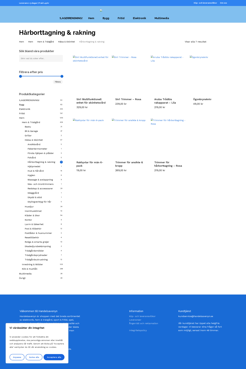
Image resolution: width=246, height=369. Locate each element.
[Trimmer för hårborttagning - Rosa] (169, 136)
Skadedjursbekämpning (38, 246)
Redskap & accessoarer (40, 188)
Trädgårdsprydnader (36, 255)
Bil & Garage (31, 131)
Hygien (31, 175)
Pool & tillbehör (33, 228)
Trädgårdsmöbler (34, 250)
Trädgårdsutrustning (36, 259)
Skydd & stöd (35, 197)
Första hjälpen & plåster (41, 153)
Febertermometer (37, 148)
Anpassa (17, 357)
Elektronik (24, 109)
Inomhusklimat (33, 211)
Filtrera (58, 82)
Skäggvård (33, 193)
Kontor (28, 219)
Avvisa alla (34, 357)
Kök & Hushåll (29, 268)
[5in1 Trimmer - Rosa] (130, 72)
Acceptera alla (54, 357)
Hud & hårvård (36, 170)
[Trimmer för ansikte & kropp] (130, 136)
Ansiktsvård (34, 144)
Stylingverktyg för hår (39, 201)
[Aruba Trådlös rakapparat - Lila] (169, 72)
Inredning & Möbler (32, 264)
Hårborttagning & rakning (41, 162)
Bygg (21, 104)
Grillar (28, 135)
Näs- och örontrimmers (41, 184)
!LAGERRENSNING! (29, 100)
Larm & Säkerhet (34, 224)
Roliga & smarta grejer (37, 242)
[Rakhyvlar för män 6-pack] (91, 136)
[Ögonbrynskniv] (208, 72)
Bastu (28, 126)
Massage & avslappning (40, 179)
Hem (21, 41)
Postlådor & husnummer (38, 233)
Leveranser (135, 319)
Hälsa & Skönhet (66, 41)
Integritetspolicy (138, 330)
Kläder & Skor (32, 215)
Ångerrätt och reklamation (143, 323)
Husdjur (29, 206)
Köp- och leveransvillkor (142, 316)
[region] (37, 343)
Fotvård (32, 157)
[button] (88, 104)
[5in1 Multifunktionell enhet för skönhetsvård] (91, 72)
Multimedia (25, 273)
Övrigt (22, 278)
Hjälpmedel (34, 166)
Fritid (22, 113)
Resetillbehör (32, 237)
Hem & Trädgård (45, 41)
